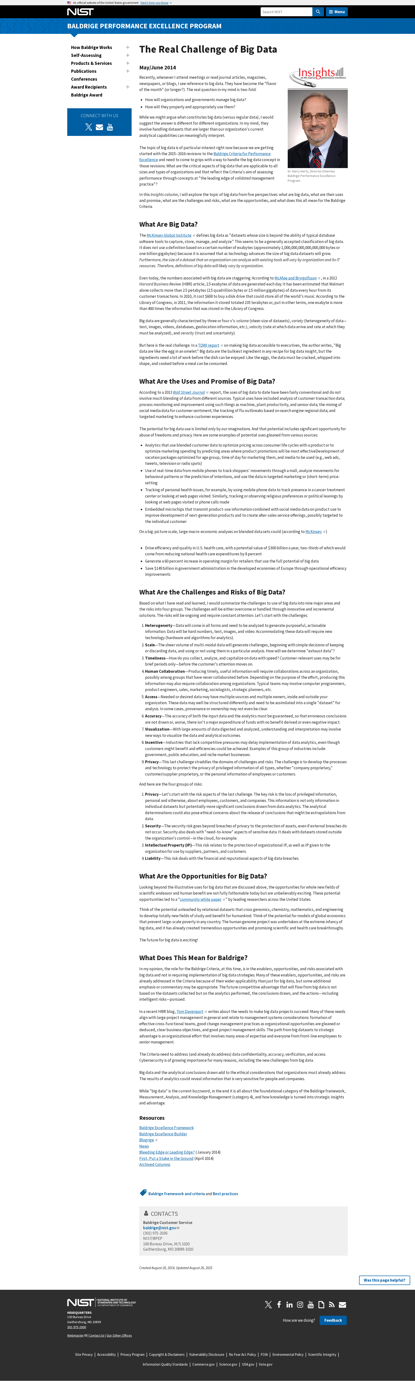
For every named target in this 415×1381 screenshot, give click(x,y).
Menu (340, 11)
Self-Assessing (86, 55)
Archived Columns (154, 1164)
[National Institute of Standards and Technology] (101, 1302)
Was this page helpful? (384, 1280)
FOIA (264, 1354)
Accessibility (106, 1354)
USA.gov (248, 1364)
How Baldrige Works (91, 47)
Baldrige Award (86, 95)
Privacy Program (132, 1354)
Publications (84, 71)
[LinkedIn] (289, 1304)
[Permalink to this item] (179, 67)
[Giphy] (321, 1304)
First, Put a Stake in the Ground (166, 1158)
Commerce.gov (203, 1364)
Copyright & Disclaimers (167, 1354)
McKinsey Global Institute (169, 235)
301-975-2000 (76, 1327)
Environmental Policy (288, 1354)
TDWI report (208, 345)
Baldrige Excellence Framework (166, 1127)
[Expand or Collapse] (128, 47)
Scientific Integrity (322, 1354)
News (144, 1146)
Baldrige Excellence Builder (163, 1134)
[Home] (80, 11)
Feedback (333, 1320)
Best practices (225, 1193)
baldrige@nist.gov (159, 1227)
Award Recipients (89, 87)
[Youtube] (110, 127)
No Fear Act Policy (242, 1354)
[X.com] (268, 1304)
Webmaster (75, 1335)
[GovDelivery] (99, 127)
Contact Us (96, 1335)
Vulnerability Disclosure (206, 1354)
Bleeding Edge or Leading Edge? (167, 1152)
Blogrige (146, 1140)
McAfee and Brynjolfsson (296, 278)
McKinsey (313, 531)
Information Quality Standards (165, 1364)
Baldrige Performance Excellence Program (144, 25)
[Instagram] (300, 1304)
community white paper (200, 899)
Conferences (84, 79)
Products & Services (91, 63)
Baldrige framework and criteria (176, 1193)
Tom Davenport (190, 1011)
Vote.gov (265, 1364)
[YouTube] (310, 1304)
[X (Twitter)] (89, 127)
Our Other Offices (119, 1335)
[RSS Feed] (332, 1304)
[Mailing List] (342, 1304)
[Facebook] (279, 1304)
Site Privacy (84, 1354)
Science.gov (228, 1364)
